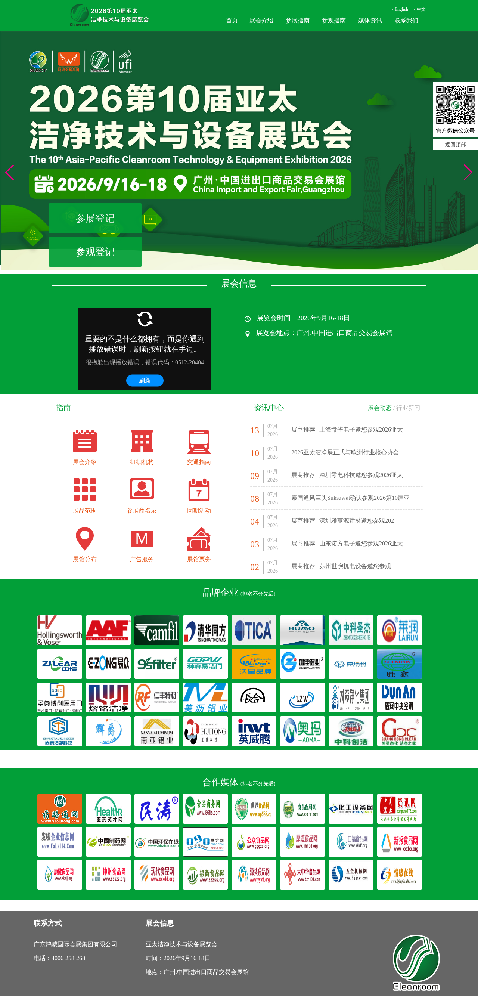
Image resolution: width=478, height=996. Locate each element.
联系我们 (406, 20)
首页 (232, 20)
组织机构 (142, 462)
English (401, 9)
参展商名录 (142, 510)
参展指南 (298, 20)
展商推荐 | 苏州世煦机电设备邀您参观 (341, 566)
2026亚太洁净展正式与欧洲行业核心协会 (345, 452)
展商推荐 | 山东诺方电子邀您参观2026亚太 (347, 543)
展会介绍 (261, 20)
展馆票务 (199, 559)
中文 (421, 9)
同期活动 (199, 510)
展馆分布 (85, 559)
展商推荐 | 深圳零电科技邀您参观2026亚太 (347, 475)
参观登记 (95, 251)
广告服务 (142, 559)
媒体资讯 (370, 20)
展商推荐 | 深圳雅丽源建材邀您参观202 (342, 520)
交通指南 (199, 462)
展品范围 (85, 510)
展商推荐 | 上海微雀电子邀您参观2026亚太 (347, 429)
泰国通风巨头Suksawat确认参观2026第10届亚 (350, 498)
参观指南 (334, 20)
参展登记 (95, 218)
